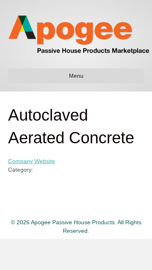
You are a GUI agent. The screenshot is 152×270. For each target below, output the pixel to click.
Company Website (31, 161)
